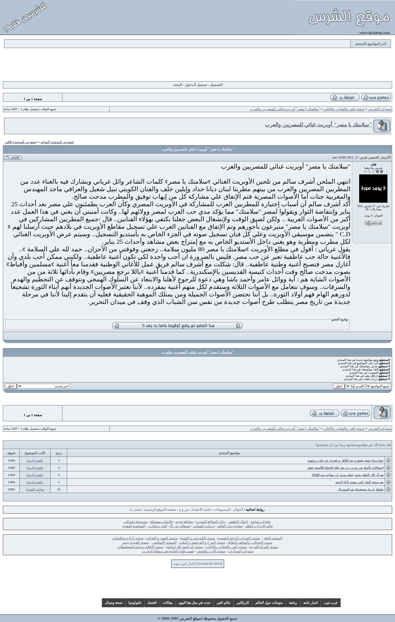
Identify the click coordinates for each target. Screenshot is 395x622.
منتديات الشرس (379, 109)
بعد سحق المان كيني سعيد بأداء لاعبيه (359, 482)
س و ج (184, 509)
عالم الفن (223, 603)
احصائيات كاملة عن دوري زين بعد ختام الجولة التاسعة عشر (345, 467)
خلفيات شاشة (261, 522)
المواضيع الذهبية (133, 526)
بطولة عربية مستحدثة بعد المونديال (360, 489)
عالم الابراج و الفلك (259, 526)
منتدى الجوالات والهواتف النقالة (250, 542)
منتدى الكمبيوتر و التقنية (197, 538)
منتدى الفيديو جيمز (135, 542)
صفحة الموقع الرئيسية (160, 509)
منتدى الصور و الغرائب (161, 538)
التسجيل (216, 85)
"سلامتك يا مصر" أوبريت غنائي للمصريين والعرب (285, 109)
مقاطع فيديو (184, 522)
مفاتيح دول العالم (229, 526)
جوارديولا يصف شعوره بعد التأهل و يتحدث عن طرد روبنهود (345, 460)
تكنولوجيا (134, 603)
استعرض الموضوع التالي (20, 142)
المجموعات (222, 509)
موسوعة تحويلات (135, 522)
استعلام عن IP (180, 526)
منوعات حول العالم (269, 603)
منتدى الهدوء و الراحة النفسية (239, 538)
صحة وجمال (113, 603)
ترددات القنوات (204, 526)
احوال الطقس (238, 522)
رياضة (293, 603)
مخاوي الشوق (35, 489)
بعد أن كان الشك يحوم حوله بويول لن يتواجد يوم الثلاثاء (348, 475)
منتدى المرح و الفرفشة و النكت (202, 542)
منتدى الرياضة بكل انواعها (184, 547)
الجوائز (238, 509)
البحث (177, 85)
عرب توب (331, 603)
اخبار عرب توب (184, 564)
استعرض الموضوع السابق (57, 142)
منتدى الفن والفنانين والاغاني (343, 109)
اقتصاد (152, 603)
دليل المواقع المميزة (210, 522)
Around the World (209, 564)
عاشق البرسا (35, 460)
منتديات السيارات (240, 551)
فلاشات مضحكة (161, 522)
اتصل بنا (135, 509)
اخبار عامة (310, 603)
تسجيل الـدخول (196, 85)
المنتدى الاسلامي (164, 542)
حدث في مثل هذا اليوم (195, 603)
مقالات (168, 603)
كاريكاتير (243, 603)
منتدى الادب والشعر (211, 551)
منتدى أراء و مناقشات (127, 538)
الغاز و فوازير (157, 526)
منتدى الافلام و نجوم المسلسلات (140, 547)
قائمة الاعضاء (201, 509)
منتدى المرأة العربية (264, 547)
